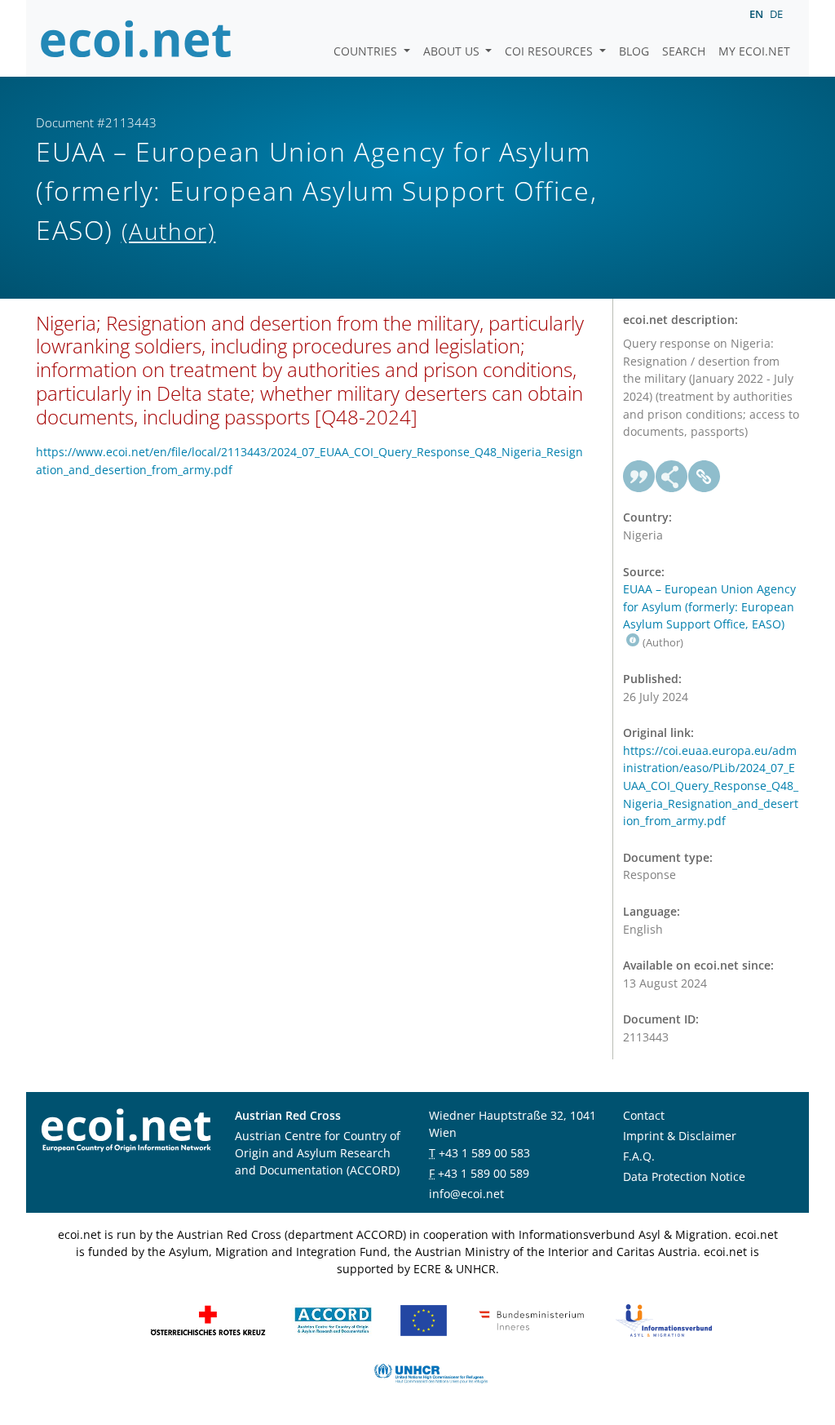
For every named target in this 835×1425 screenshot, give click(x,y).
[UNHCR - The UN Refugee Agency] (430, 1372)
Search (683, 51)
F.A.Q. (639, 1156)
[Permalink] (704, 476)
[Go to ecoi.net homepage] (136, 38)
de (776, 14)
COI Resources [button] (550, 51)
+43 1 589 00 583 (484, 1153)
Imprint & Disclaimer (679, 1135)
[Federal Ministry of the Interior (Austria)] (531, 1319)
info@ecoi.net (466, 1193)
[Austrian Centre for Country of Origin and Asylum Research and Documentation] (333, 1319)
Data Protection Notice (684, 1176)
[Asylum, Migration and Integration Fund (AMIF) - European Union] (424, 1319)
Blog (634, 51)
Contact (644, 1115)
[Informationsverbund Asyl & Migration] (664, 1319)
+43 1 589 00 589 (483, 1173)
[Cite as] (639, 476)
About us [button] (453, 51)
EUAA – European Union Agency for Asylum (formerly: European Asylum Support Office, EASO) (709, 606)
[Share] (672, 476)
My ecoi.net (754, 51)
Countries (367, 51)
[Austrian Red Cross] (208, 1319)
